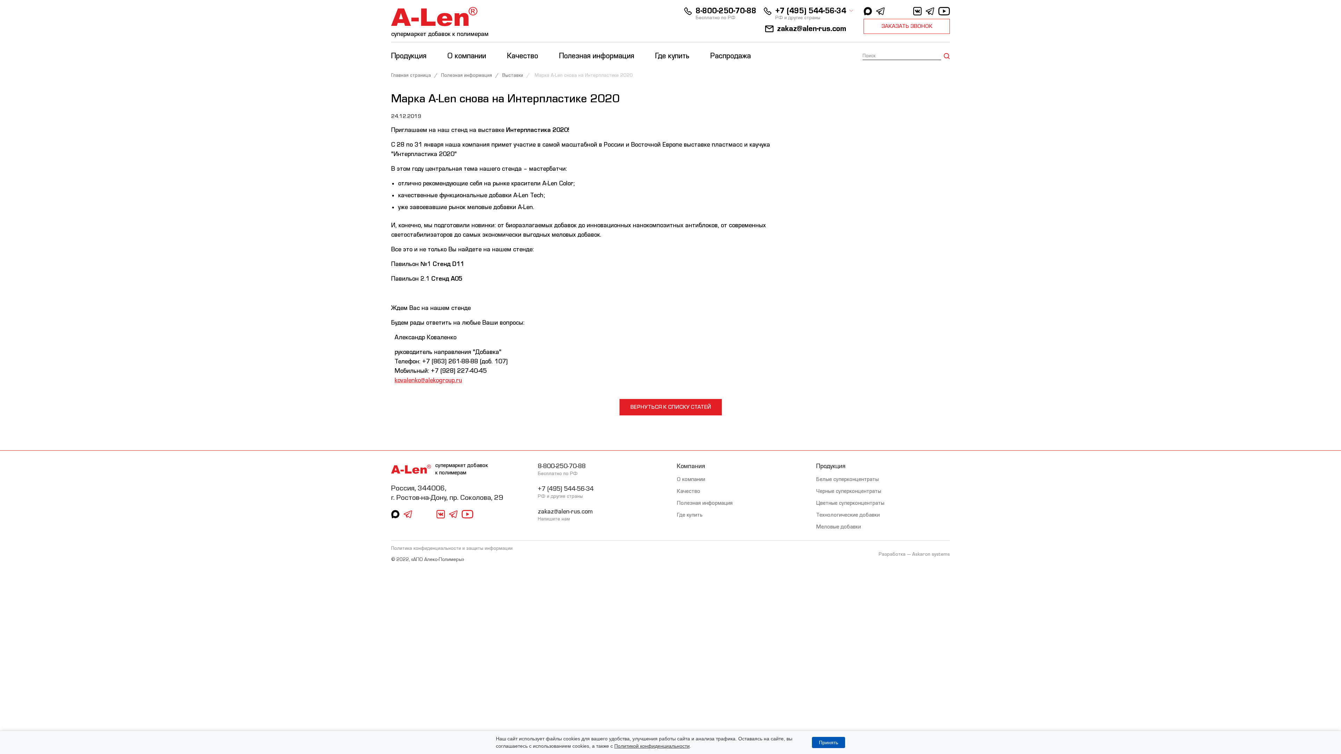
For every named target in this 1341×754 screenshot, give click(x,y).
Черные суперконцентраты (848, 491)
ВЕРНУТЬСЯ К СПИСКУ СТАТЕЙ (670, 407)
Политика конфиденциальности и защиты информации (452, 548)
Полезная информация (466, 75)
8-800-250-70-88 (726, 11)
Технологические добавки (848, 515)
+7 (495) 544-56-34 (810, 11)
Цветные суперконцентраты (850, 503)
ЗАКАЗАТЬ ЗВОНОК (906, 26)
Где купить (672, 56)
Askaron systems (931, 554)
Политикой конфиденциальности (652, 746)
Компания (691, 466)
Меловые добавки (838, 527)
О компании (691, 479)
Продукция (830, 466)
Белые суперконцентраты (847, 479)
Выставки (512, 75)
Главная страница (411, 75)
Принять (828, 742)
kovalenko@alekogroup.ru (428, 380)
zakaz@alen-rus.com (811, 28)
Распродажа (730, 56)
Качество (688, 491)
